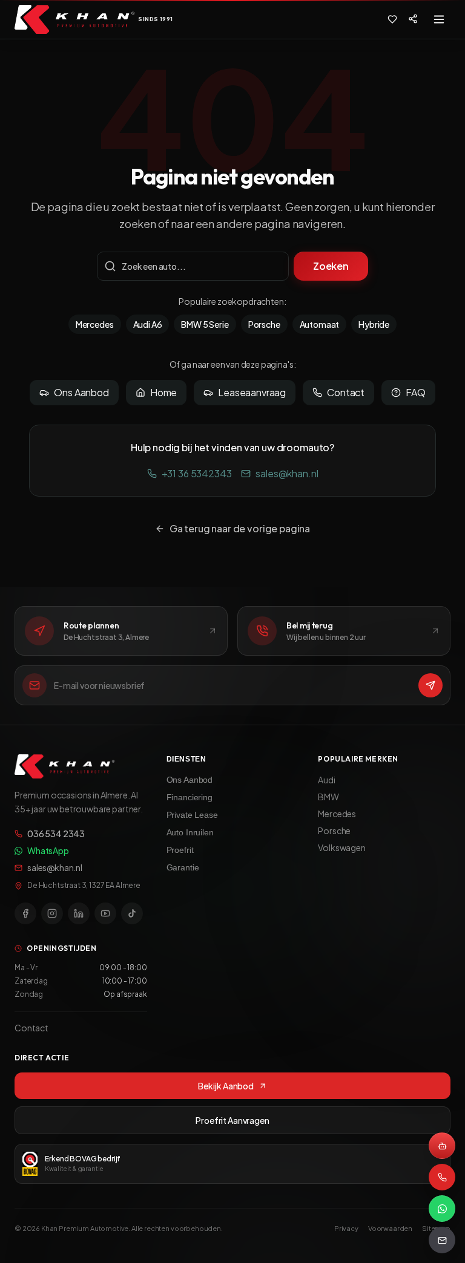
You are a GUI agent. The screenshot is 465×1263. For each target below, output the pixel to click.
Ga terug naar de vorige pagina (240, 528)
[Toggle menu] (438, 19)
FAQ (416, 392)
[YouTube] (105, 913)
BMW (328, 796)
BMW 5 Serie (204, 324)
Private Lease (192, 815)
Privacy (346, 1228)
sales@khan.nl (287, 473)
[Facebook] (25, 913)
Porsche (264, 324)
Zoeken (331, 265)
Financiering (190, 797)
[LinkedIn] (79, 913)
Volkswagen (341, 847)
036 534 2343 (56, 833)
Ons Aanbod (81, 392)
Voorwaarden (390, 1228)
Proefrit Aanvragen (232, 1120)
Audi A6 (147, 324)
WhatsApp (48, 850)
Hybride (373, 324)
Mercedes (95, 324)
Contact (345, 392)
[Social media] (412, 18)
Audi (326, 779)
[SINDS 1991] (74, 19)
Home (163, 392)
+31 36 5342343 (197, 473)
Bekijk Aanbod (226, 1085)
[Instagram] (52, 913)
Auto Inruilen (190, 832)
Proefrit (180, 850)
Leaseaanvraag (252, 392)
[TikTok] (132, 913)
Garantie (183, 867)
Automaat (320, 324)
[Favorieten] (392, 19)
